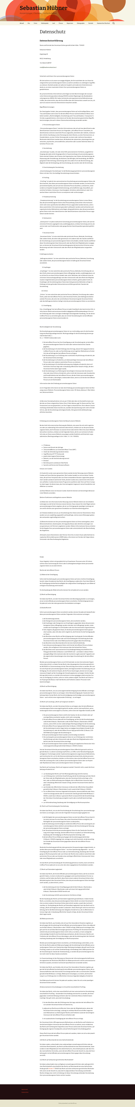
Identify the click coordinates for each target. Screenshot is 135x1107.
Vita (29, 23)
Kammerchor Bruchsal (103, 23)
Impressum (25, 1089)
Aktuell (22, 23)
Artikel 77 (51, 1068)
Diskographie (80, 23)
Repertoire (70, 23)
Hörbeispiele (44, 23)
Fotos (35, 23)
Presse (61, 23)
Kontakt (90, 23)
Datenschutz (25, 1092)
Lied (53, 23)
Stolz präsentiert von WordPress (67, 1103)
